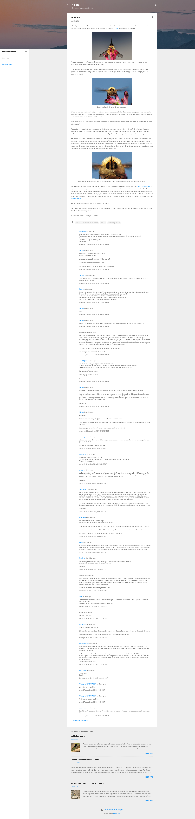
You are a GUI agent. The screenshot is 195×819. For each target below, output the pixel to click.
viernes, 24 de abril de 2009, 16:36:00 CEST (93, 591)
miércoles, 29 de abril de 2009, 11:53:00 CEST (94, 716)
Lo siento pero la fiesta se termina (85, 760)
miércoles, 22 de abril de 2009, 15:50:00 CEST (94, 245)
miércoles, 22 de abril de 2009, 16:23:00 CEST (94, 269)
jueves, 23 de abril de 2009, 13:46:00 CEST (93, 512)
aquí (117, 28)
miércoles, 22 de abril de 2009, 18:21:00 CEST (94, 355)
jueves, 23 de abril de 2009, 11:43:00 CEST (93, 464)
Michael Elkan (116, 813)
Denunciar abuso (7, 64)
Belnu (81, 542)
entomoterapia (76, 199)
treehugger (82, 624)
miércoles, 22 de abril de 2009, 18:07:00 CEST (94, 326)
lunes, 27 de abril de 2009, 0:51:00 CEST (92, 702)
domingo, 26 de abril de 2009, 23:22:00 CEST (93, 678)
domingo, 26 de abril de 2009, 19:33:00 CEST (93, 618)
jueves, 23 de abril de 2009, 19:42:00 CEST (93, 552)
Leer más (149, 753)
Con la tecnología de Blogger (113, 810)
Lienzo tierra (83, 708)
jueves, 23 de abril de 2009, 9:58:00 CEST (92, 448)
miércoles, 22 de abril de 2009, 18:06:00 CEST (94, 314)
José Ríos (82, 670)
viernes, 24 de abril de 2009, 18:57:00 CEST (93, 606)
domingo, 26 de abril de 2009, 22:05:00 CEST (93, 638)
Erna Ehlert (82, 558)
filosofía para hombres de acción (87, 223)
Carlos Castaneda (144, 186)
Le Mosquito (83, 361)
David (80, 597)
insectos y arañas (114, 223)
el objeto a (82, 518)
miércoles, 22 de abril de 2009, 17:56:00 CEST (94, 302)
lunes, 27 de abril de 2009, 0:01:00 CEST (92, 690)
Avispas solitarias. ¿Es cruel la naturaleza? (88, 783)
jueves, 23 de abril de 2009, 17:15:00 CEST (93, 537)
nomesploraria (84, 644)
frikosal (76, 4)
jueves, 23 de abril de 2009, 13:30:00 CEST (93, 483)
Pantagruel (82, 275)
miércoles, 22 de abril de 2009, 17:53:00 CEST (94, 283)
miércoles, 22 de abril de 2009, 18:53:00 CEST (94, 381)
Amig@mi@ (83, 231)
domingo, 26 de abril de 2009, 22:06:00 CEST (93, 664)
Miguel (81, 470)
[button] (152, 17)
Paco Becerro (83, 489)
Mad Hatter (82, 454)
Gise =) (81, 289)
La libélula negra (78, 736)
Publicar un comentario (80, 721)
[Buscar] (156, 5)
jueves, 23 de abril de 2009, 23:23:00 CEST (93, 570)
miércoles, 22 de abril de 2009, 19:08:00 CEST (94, 431)
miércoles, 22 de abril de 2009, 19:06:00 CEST (94, 406)
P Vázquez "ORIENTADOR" (87, 684)
